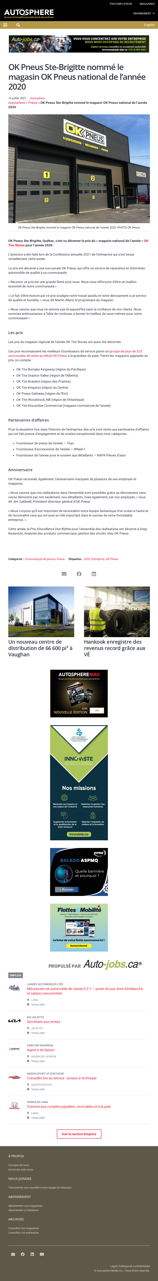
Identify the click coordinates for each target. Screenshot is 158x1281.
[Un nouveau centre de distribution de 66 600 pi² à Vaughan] (41, 611)
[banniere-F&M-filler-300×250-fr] (79, 950)
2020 (87, 559)
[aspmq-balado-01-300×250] (79, 895)
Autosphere (37, 98)
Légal (113, 1266)
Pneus (32, 103)
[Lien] (79, 966)
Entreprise (97, 559)
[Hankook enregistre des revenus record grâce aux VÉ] (117, 611)
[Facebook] (23, 1254)
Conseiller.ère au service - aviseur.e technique (62, 1078)
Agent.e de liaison (40, 1050)
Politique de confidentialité (134, 1266)
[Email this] (64, 574)
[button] (154, 13)
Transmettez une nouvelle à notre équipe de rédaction (40, 1187)
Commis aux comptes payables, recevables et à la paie (69, 1106)
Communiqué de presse (40, 559)
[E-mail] (13, 1254)
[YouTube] (42, 1254)
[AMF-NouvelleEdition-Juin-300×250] (79, 716)
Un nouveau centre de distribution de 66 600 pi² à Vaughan (40, 648)
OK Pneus (112, 559)
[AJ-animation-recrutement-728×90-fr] (79, 51)
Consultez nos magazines (23, 1228)
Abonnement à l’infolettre (23, 1210)
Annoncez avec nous (20, 1169)
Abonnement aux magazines (25, 1206)
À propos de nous (18, 1165)
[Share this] (79, 574)
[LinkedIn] (32, 1254)
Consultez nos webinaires (23, 1232)
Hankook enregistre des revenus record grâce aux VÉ (114, 648)
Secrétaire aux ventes (43, 1022)
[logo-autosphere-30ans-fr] (29, 13)
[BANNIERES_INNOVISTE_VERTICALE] (79, 839)
